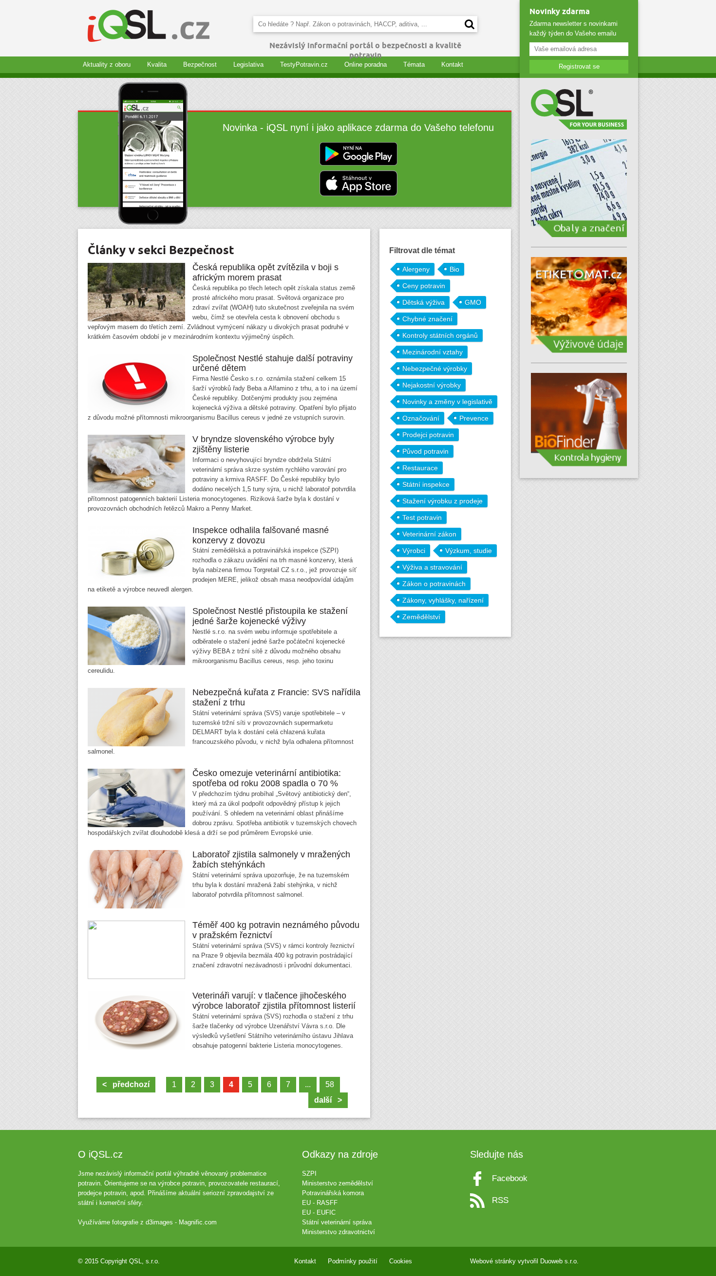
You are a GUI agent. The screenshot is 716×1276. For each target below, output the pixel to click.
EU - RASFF (320, 1202)
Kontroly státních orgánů (440, 335)
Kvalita (157, 64)
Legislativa (248, 64)
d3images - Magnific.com (181, 1222)
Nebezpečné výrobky (434, 368)
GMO (473, 302)
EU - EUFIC (319, 1212)
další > (328, 1100)
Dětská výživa (423, 302)
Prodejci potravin (428, 435)
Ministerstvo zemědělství (337, 1183)
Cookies (400, 1261)
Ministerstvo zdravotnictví (338, 1232)
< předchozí (126, 1084)
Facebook (510, 1178)
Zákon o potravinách (434, 584)
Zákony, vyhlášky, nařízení (443, 600)
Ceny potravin (423, 286)
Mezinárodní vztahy (432, 352)
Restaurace (420, 468)
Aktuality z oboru (107, 64)
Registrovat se (579, 66)
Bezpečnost (200, 64)
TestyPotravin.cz (304, 64)
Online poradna (365, 64)
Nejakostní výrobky (431, 385)
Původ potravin (425, 451)
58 (329, 1084)
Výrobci (413, 551)
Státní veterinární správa (337, 1222)
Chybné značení (427, 319)
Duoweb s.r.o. (559, 1261)
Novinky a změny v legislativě (447, 402)
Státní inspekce (426, 484)
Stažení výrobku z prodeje (442, 501)
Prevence (474, 418)
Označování (420, 418)
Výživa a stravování (432, 567)
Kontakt (452, 64)
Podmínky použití (352, 1261)
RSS (500, 1200)
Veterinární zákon (429, 534)
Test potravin (422, 517)
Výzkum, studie (468, 551)
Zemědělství (421, 617)
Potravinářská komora (333, 1193)
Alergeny (416, 269)
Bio (454, 269)
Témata (414, 64)
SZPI (309, 1173)
